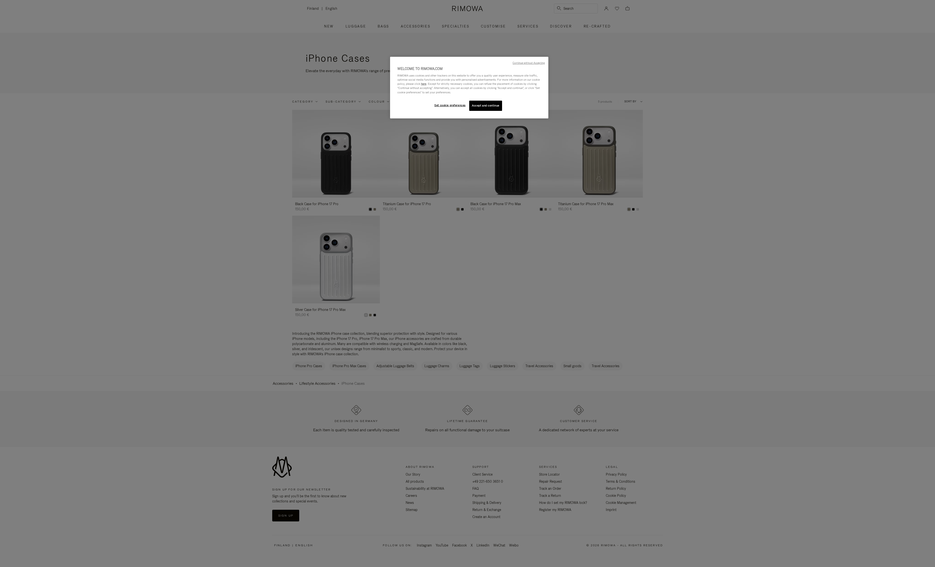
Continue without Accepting (529, 63)
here (423, 84)
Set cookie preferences (450, 105)
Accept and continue (485, 105)
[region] (469, 87)
